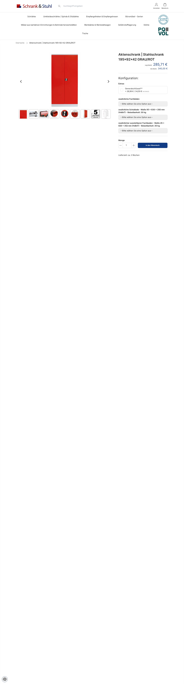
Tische (85, 33)
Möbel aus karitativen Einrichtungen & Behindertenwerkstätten (49, 25)
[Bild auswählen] (23, 114)
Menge (121, 140)
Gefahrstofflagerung (127, 25)
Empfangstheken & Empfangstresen (102, 16)
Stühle (146, 25)
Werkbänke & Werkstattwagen (97, 25)
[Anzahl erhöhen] (134, 145)
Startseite (20, 43)
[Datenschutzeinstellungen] (5, 679)
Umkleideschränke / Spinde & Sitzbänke (61, 16)
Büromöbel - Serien (134, 16)
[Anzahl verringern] (120, 145)
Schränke (31, 16)
